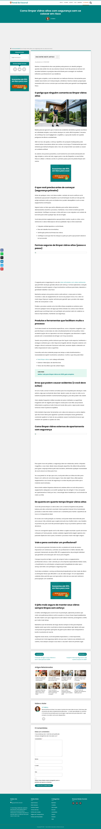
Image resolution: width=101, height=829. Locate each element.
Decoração (54, 807)
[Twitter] (2, 257)
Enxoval (53, 809)
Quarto (53, 814)
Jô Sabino (52, 18)
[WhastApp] (2, 253)
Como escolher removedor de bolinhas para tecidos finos (54, 679)
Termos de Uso (35, 809)
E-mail (36, 765)
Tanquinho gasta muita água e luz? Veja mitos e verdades (80, 679)
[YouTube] (19, 69)
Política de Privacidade (36, 816)
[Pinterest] (24, 69)
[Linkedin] (2, 261)
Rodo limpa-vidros (43, 359)
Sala (53, 819)
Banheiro (54, 802)
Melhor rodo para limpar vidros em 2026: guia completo (56, 374)
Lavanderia (17, 48)
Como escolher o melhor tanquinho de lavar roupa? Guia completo (53, 692)
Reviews (54, 816)
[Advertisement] (50, 36)
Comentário (38, 739)
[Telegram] (2, 265)
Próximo (82, 654)
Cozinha (54, 805)
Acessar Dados (35, 807)
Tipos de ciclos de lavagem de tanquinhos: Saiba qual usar (80, 691)
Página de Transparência (37, 814)
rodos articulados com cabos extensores (72, 282)
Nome (36, 759)
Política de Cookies (36, 812)
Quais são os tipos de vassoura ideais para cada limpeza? (40, 679)
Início (13, 48)
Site (36, 772)
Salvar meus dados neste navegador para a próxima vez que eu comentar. (47, 781)
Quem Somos (34, 802)
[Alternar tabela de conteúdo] (56, 57)
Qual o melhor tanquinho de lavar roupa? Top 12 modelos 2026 (66, 692)
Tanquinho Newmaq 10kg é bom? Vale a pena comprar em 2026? (76, 658)
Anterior (40, 654)
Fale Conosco (34, 805)
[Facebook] (43, 718)
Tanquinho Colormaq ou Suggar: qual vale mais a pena (66, 679)
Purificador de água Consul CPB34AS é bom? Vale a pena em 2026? (45, 658)
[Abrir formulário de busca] (91, 2)
